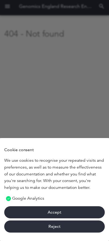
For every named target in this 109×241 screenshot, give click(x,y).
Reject (54, 226)
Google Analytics (28, 198)
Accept (54, 212)
